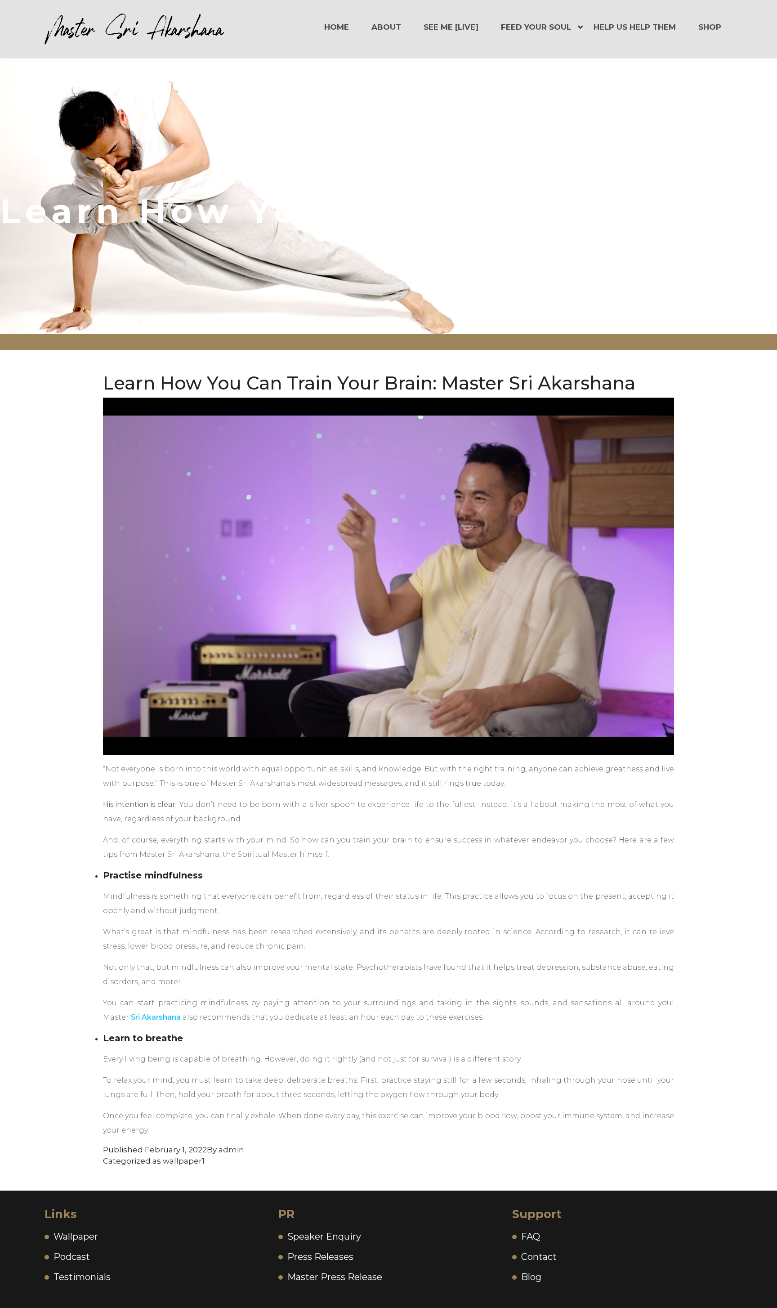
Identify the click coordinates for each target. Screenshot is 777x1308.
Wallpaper (76, 1236)
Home (336, 26)
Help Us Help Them (635, 26)
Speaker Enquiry (324, 1236)
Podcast (72, 1256)
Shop (709, 26)
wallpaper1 (184, 1160)
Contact (539, 1256)
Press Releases (320, 1256)
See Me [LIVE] (451, 26)
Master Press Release (334, 1277)
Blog (531, 1277)
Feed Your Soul (536, 26)
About (386, 26)
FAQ (530, 1236)
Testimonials (82, 1277)
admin (231, 1149)
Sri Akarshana (155, 1017)
